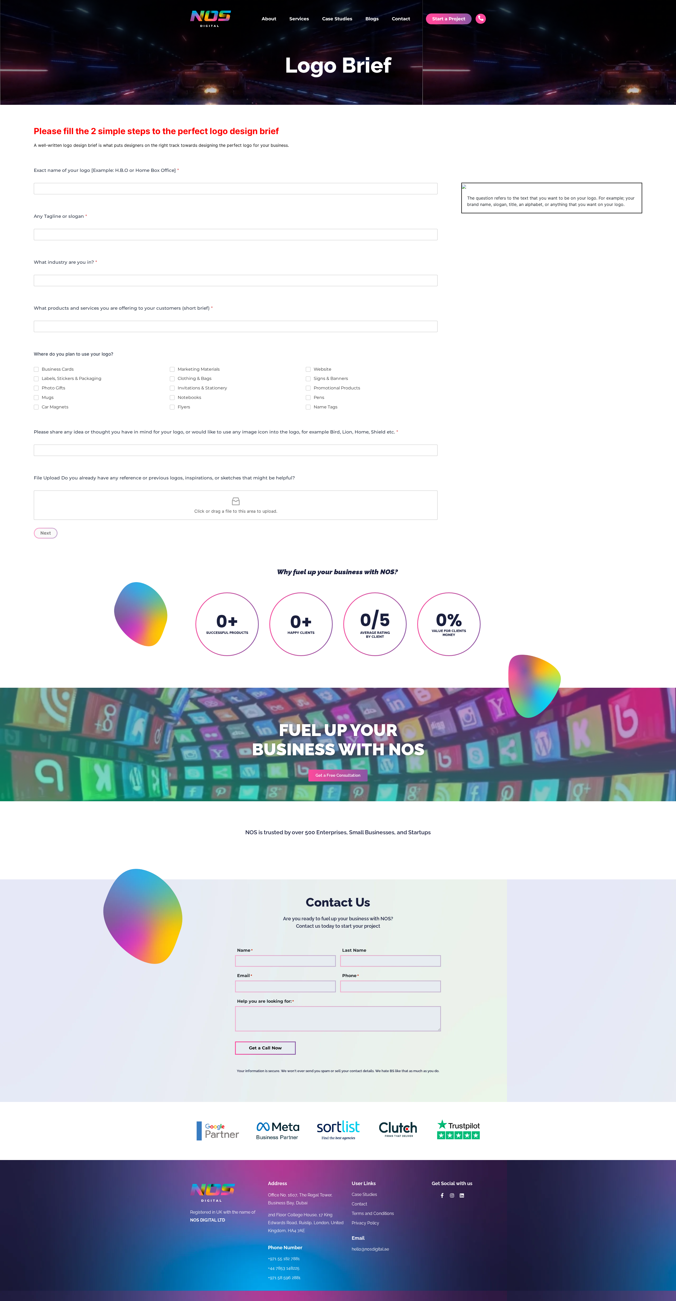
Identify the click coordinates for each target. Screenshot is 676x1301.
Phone (350, 976)
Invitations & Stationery (202, 387)
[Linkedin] (462, 1195)
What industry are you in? (65, 262)
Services (299, 18)
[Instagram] (452, 1195)
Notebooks (189, 397)
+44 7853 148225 (283, 1268)
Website (322, 369)
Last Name (354, 950)
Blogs (372, 18)
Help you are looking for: (265, 1001)
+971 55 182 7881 (284, 1258)
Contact (401, 18)
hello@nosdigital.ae (370, 1249)
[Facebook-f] (442, 1195)
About (269, 18)
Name (245, 950)
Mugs (48, 397)
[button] (338, 775)
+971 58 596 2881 (284, 1277)
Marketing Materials (199, 369)
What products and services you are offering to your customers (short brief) (123, 308)
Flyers (184, 406)
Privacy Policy (365, 1222)
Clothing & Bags (195, 378)
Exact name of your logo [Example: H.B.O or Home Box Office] (106, 170)
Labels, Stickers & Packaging (71, 378)
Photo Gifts (53, 387)
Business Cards (58, 369)
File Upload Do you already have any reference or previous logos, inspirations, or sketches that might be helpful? (164, 477)
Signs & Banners (331, 378)
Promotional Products (337, 387)
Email (244, 976)
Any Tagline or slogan (60, 216)
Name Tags (325, 406)
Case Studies (337, 18)
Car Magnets (55, 406)
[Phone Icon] (480, 18)
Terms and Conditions (373, 1213)
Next (45, 533)
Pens (319, 397)
